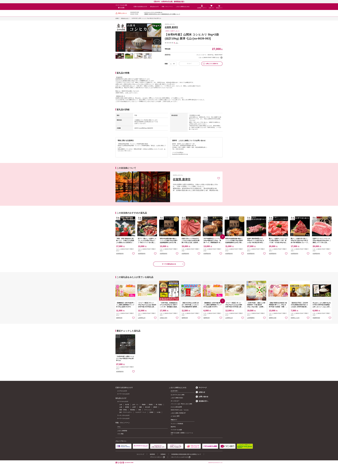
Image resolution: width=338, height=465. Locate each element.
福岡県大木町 (272, 318)
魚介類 (127, 404)
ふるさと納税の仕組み (177, 397)
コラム (118, 426)
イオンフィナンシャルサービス (179, 457)
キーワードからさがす (123, 394)
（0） (176, 43)
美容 (139, 409)
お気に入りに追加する (212, 63)
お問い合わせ (203, 396)
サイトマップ (140, 454)
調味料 (155, 407)
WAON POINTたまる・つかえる (179, 410)
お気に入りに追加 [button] (133, 253)
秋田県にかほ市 (295, 318)
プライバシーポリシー (156, 457)
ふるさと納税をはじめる (182, 6)
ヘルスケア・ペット (140, 412)
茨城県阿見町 (316, 318)
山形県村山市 (141, 318)
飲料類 (127, 407)
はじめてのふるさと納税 (177, 394)
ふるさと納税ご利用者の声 (178, 413)
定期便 (151, 412)
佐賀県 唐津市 (171, 27)
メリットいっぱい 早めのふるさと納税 (181, 404)
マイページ (203, 387)
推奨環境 (152, 454)
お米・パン (135, 404)
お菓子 (134, 407)
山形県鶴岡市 (251, 318)
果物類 (143, 404)
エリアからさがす (122, 391)
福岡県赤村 (119, 318)
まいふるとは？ (175, 401)
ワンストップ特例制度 (177, 423)
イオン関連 (120, 433)
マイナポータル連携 (176, 429)
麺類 (140, 407)
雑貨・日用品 (123, 409)
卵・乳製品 (159, 404)
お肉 (120, 404)
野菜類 (151, 404)
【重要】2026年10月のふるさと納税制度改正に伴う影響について (162, 14)
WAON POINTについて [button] (221, 58)
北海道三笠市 (163, 318)
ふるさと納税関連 (122, 430)
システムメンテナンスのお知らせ (153, 12)
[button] (222, 236)
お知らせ (202, 392)
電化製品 (132, 409)
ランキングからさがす (123, 415)
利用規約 (163, 454)
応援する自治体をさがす (140, 6)
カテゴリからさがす (122, 401)
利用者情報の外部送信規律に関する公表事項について (186, 454)
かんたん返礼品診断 (176, 407)
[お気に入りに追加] (218, 178)
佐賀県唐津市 (120, 253)
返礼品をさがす (154, 6)
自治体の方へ (203, 401)
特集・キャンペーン (167, 6)
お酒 (120, 407)
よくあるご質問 (175, 416)
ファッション (148, 409)
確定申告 (173, 426)
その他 (158, 412)
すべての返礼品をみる (169, 264)
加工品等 (147, 407)
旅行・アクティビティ (125, 412)
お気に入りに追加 (218, 178)
